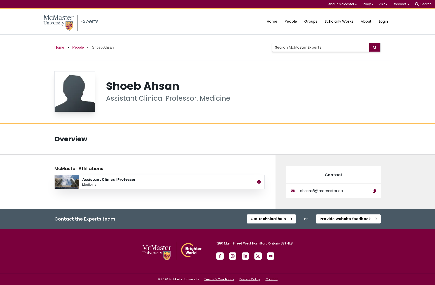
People (291, 21)
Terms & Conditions (219, 279)
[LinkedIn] (245, 256)
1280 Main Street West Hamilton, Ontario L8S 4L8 (254, 243)
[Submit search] (374, 47)
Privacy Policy (249, 279)
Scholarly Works (339, 21)
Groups (310, 21)
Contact (272, 279)
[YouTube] (270, 256)
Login (383, 21)
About (366, 21)
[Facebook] (220, 256)
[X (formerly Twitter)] (258, 256)
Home (272, 21)
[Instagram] (232, 256)
